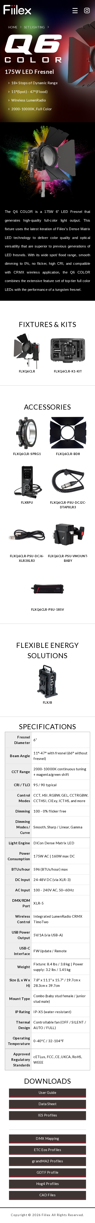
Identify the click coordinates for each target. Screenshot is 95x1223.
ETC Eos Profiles (47, 1150)
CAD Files (47, 1195)
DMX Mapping (47, 1138)
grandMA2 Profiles (47, 1161)
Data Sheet (47, 1104)
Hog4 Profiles (47, 1183)
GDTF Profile (48, 1172)
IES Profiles (47, 1115)
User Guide (47, 1092)
